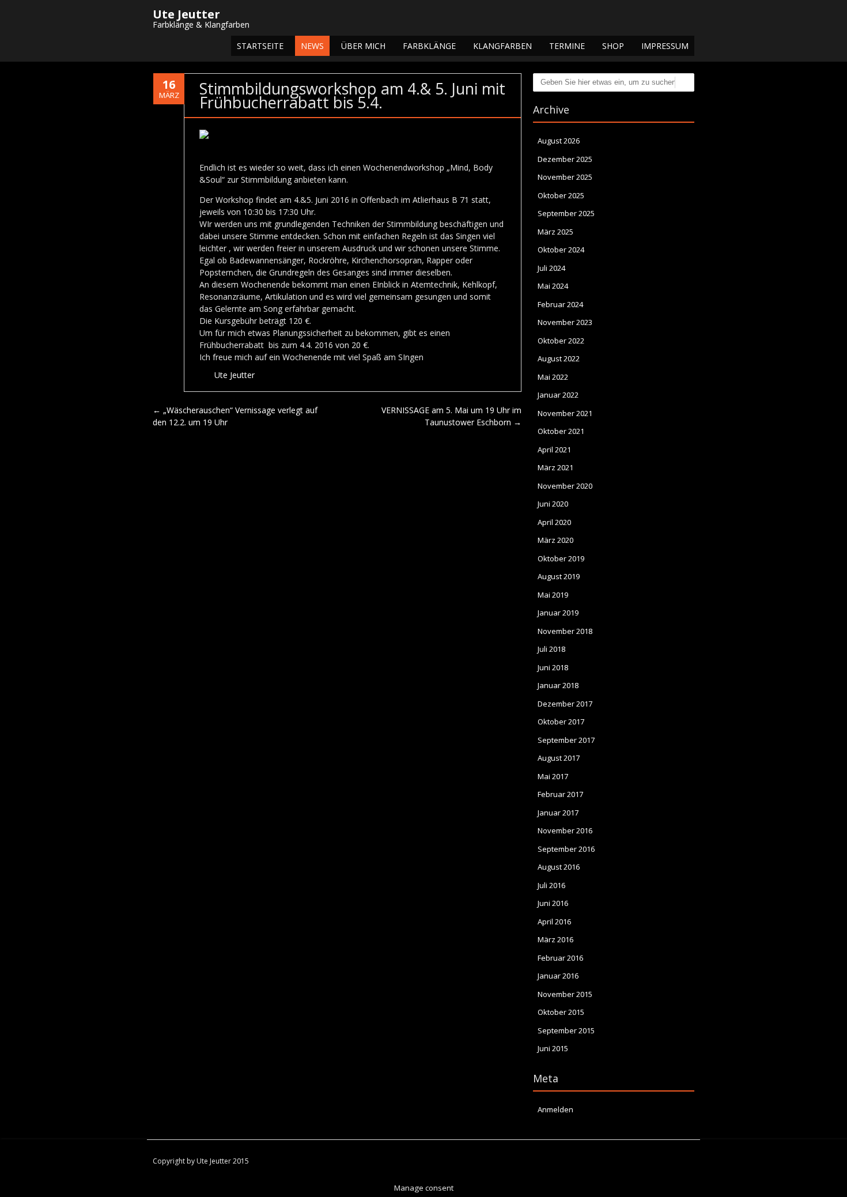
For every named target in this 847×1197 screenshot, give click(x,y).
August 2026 (559, 140)
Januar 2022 (558, 395)
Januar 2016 (558, 976)
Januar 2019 (558, 612)
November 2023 (565, 322)
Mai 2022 (553, 377)
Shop (613, 45)
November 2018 (565, 631)
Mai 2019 (553, 595)
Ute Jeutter (234, 374)
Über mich (363, 45)
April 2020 (554, 522)
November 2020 (565, 486)
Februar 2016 (560, 958)
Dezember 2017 (565, 703)
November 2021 (565, 413)
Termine (567, 45)
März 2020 (555, 540)
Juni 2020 (553, 504)
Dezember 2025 (565, 159)
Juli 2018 (551, 649)
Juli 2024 (551, 268)
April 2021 (554, 449)
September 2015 (566, 1030)
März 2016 (555, 939)
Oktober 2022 (561, 340)
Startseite (260, 45)
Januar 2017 (558, 812)
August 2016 (559, 867)
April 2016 (554, 921)
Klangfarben (502, 45)
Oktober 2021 (561, 431)
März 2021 (555, 467)
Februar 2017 (560, 794)
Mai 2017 (553, 776)
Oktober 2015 (561, 1012)
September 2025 (566, 213)
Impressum (665, 45)
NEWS (312, 45)
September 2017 (566, 740)
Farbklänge (429, 45)
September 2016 (566, 849)
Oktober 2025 (561, 195)
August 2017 (559, 758)
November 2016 (565, 830)
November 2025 (565, 177)
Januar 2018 (558, 685)
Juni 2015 (553, 1048)
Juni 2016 (553, 903)
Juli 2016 (551, 885)
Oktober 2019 (561, 558)
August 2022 (559, 358)
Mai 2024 (553, 286)
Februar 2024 (560, 304)
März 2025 (555, 231)
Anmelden (555, 1109)
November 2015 (565, 994)
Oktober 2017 (561, 721)
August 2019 (559, 576)
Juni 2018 (553, 667)
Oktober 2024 (561, 249)
